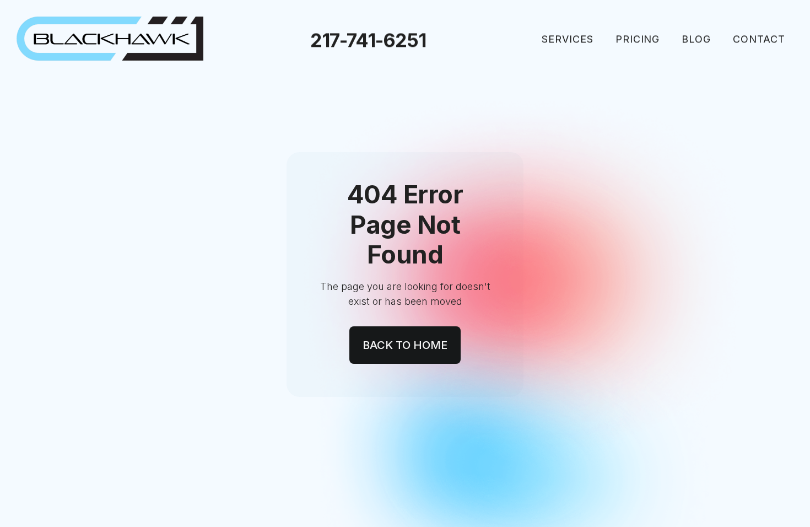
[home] (110, 38)
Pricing (637, 39)
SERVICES (567, 39)
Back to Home (405, 345)
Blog (696, 39)
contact (759, 39)
